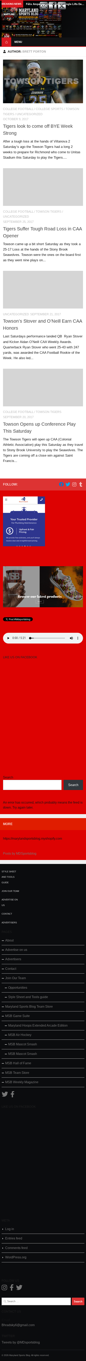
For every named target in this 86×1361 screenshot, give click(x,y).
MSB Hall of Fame (18, 1063)
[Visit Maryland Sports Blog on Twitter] (5, 1095)
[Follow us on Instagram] (74, 484)
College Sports (49, 109)
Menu (18, 41)
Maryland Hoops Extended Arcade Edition (38, 1025)
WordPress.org (15, 1257)
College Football (18, 109)
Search (8, 777)
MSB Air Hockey (19, 1035)
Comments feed (16, 1248)
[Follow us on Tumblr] (80, 484)
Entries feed (13, 1238)
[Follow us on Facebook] (61, 484)
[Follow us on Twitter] (67, 484)
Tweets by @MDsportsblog (21, 1342)
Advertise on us (16, 949)
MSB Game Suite (17, 1016)
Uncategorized (30, 114)
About (9, 940)
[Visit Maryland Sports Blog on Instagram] (4, 1288)
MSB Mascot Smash (22, 1044)
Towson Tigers (48, 211)
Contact (7, 914)
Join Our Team (10, 891)
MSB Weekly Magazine (21, 1082)
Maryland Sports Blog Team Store (29, 1006)
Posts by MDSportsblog (19, 853)
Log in (9, 1229)
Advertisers (9, 922)
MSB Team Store (17, 1072)
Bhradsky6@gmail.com (18, 1325)
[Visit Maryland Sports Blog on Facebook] (12, 1095)
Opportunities (17, 987)
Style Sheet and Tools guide (9, 877)
